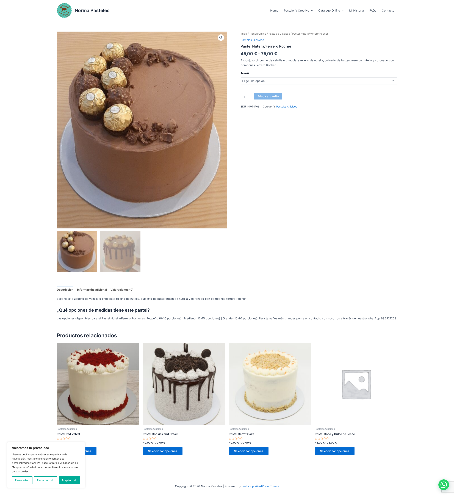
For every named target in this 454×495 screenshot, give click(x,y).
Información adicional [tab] (92, 289)
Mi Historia (356, 10)
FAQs (372, 10)
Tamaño (245, 73)
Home (274, 10)
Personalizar (22, 480)
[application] (311, 10)
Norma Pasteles (92, 10)
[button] (221, 37)
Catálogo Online (329, 10)
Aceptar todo (69, 480)
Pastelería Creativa (296, 10)
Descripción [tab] (65, 289)
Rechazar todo (45, 480)
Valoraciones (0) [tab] (122, 289)
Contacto (388, 10)
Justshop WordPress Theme (260, 486)
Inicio (244, 33)
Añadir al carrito (268, 96)
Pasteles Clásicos (279, 33)
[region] (46, 465)
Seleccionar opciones (162, 451)
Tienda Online (257, 33)
